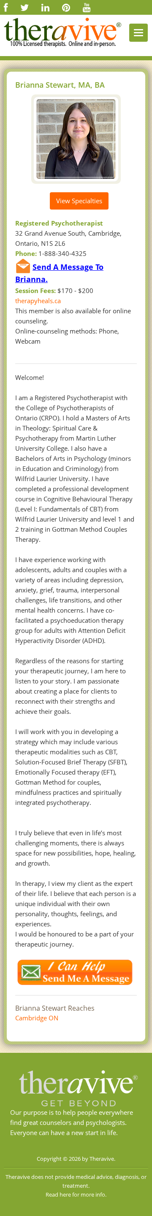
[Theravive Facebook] (6, 7)
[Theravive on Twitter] (24, 7)
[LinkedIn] (45, 7)
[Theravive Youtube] (87, 7)
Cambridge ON (36, 1018)
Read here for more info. (76, 1194)
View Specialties (79, 200)
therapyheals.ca (38, 300)
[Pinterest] (66, 7)
